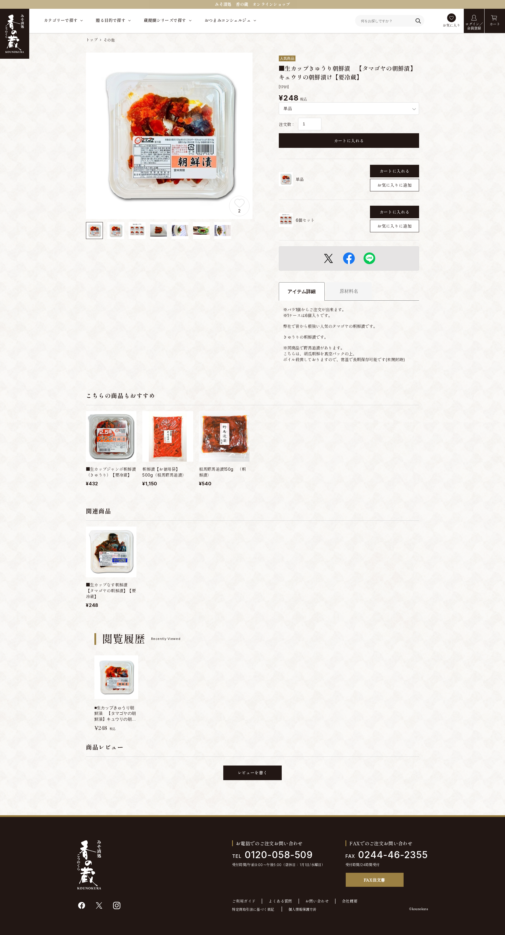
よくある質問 (280, 901)
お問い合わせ (317, 901)
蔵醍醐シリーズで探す (165, 20)
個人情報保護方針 (302, 909)
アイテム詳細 (302, 291)
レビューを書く (253, 772)
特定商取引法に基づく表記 (253, 909)
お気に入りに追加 (394, 185)
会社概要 (350, 901)
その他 (109, 40)
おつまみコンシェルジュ (228, 20)
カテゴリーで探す (60, 20)
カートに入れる (349, 140)
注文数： (287, 124)
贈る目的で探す (110, 20)
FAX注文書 (374, 880)
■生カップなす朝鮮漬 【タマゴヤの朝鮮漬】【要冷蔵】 (111, 590)
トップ (92, 39)
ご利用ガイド (243, 901)
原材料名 (349, 291)
